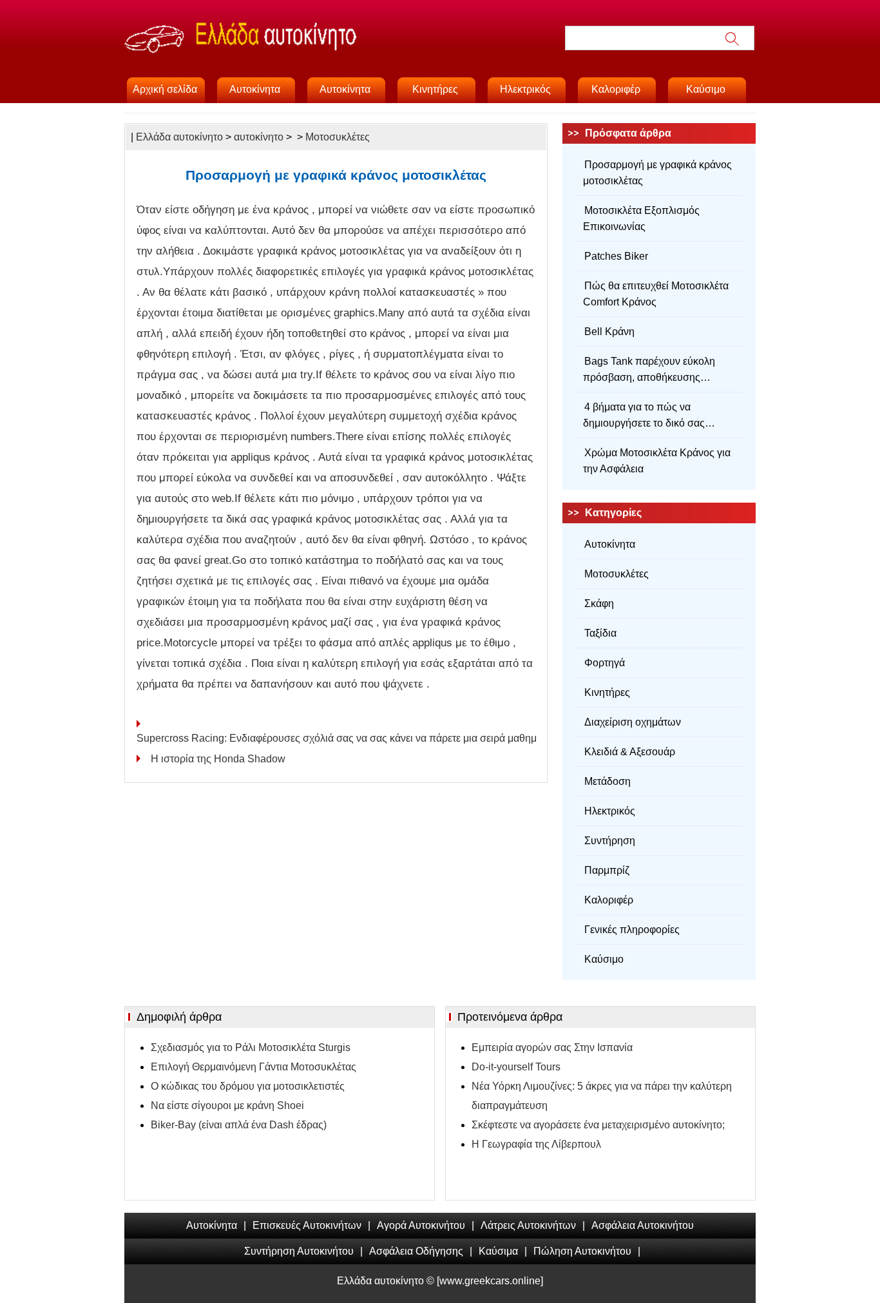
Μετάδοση (607, 781)
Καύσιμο (705, 89)
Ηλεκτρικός (525, 89)
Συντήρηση (609, 840)
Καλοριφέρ (615, 89)
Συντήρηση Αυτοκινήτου (299, 1251)
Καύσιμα (498, 1251)
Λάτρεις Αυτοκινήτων (528, 1225)
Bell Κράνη (609, 331)
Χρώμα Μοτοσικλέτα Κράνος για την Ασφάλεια (657, 460)
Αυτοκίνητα (254, 89)
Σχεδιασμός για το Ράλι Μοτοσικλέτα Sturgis (250, 1047)
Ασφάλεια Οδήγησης (416, 1251)
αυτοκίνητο (258, 136)
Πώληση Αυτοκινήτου (582, 1251)
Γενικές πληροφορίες (632, 929)
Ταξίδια (600, 633)
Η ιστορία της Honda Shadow (219, 758)
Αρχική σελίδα (165, 89)
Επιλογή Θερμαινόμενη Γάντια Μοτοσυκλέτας (253, 1066)
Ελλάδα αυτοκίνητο (179, 136)
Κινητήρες (435, 89)
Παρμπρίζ (606, 870)
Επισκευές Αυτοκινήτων (307, 1225)
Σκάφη (599, 603)
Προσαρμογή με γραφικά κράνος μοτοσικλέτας (657, 172)
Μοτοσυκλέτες (337, 136)
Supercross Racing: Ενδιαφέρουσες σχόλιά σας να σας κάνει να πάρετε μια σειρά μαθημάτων (336, 738)
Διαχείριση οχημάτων (632, 722)
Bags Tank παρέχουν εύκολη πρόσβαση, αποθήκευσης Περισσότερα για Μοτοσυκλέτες (654, 370)
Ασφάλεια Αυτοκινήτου (642, 1225)
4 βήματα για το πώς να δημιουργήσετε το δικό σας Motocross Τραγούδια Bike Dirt (653, 416)
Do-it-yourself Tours (516, 1066)
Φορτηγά (604, 662)
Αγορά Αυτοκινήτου (421, 1225)
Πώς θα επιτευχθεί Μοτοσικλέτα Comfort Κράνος (656, 293)
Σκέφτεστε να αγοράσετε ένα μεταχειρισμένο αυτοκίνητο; (598, 1124)
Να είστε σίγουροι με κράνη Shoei (227, 1105)
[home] (311, 51)
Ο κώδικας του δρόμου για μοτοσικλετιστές (248, 1086)
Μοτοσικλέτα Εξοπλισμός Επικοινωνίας (641, 218)
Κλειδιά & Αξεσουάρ (629, 751)
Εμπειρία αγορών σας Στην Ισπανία (552, 1047)
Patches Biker (616, 256)
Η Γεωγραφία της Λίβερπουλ (536, 1144)
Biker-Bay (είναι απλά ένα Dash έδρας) (239, 1124)
